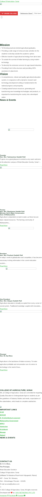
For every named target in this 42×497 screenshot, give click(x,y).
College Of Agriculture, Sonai (9, 1)
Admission (4, 426)
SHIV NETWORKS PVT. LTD (25, 493)
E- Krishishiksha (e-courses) (10, 418)
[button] (21, 17)
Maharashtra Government (9, 421)
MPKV (2, 424)
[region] (21, 31)
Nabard (2, 435)
